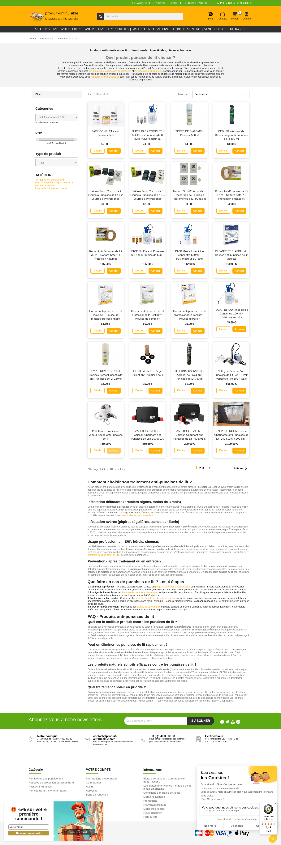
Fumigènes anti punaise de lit (49, 179)
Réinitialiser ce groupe (48, 122)
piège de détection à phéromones (172, 586)
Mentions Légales (154, 796)
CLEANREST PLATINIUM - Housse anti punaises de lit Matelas (231, 255)
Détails (97, 150)
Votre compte (98, 769)
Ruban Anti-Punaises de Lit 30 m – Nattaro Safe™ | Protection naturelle (105, 255)
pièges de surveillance (149, 606)
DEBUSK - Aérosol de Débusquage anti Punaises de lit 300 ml (231, 135)
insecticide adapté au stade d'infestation (154, 598)
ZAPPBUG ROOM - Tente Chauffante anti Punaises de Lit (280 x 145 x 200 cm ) (231, 434)
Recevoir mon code (28, 832)
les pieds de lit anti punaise (148, 71)
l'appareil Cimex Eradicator (105, 76)
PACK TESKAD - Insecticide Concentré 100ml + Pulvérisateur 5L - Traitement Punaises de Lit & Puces (231, 317)
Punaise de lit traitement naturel (50, 188)
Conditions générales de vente (161, 792)
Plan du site (150, 816)
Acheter (113, 150)
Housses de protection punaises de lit (53, 182)
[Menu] (275, 804)
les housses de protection (118, 71)
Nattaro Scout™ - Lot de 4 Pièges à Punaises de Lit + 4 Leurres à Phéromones (147, 195)
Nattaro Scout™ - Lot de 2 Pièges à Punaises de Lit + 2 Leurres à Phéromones (105, 195)
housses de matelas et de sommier (140, 592)
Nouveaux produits (154, 804)
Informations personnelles (101, 778)
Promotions (150, 800)
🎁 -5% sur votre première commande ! (29, 814)
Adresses (91, 790)
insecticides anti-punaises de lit (137, 515)
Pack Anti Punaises (44, 185)
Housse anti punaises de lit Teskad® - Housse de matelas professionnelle (105, 314)
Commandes (94, 782)
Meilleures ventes (154, 808)
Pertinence (220, 94)
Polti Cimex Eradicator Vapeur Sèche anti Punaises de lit (106, 434)
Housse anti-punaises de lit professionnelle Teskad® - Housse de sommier (147, 314)
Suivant (241, 468)
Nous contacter (152, 812)
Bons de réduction (97, 794)
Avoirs (89, 786)
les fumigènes (96, 71)
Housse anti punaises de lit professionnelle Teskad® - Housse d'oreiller (189, 314)
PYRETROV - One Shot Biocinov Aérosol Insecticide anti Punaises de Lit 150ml (105, 374)
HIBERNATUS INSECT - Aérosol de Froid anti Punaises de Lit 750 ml (189, 374)
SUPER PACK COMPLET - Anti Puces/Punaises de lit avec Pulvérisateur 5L (148, 135)
